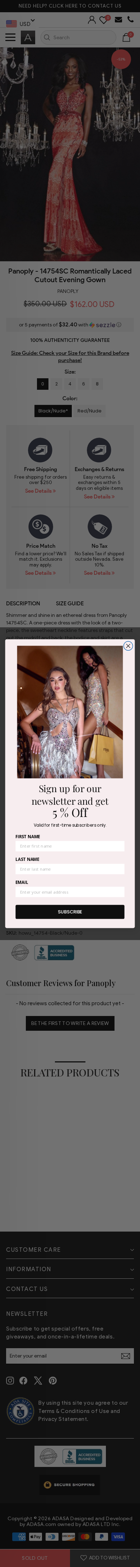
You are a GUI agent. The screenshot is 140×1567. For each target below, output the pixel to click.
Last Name (27, 859)
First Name (27, 836)
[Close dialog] (128, 645)
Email (21, 882)
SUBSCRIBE (70, 911)
